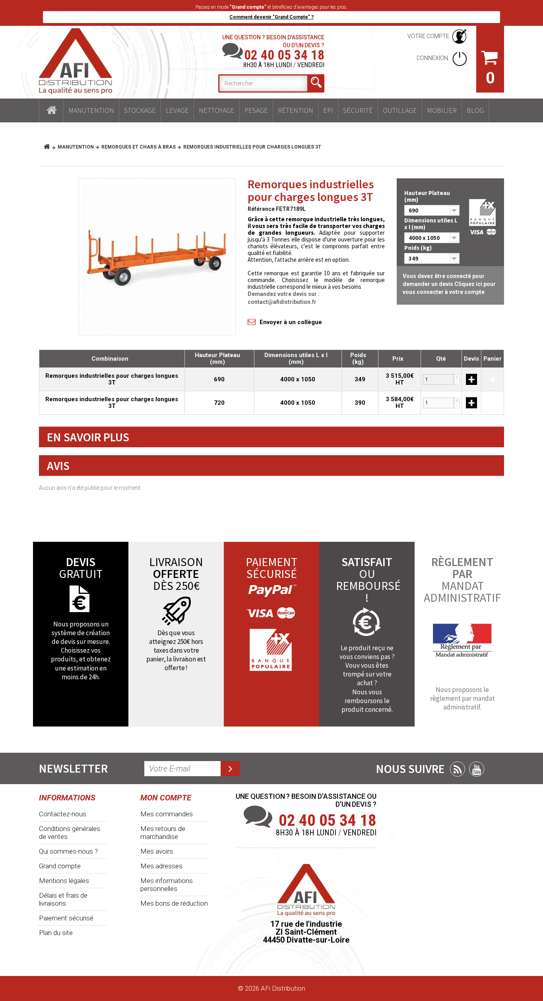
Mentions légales (64, 881)
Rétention (295, 110)
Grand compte (60, 866)
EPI (328, 110)
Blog (475, 110)
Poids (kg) (418, 247)
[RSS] (457, 769)
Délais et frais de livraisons (63, 899)
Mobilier (442, 110)
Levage (177, 110)
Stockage (140, 110)
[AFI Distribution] (75, 61)
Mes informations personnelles (166, 885)
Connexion (433, 58)
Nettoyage (217, 110)
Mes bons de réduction (174, 903)
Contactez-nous (62, 814)
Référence (261, 209)
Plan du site (56, 933)
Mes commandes (166, 814)
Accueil (51, 110)
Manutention (91, 110)
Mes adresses (161, 866)
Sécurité (358, 110)
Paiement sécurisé (66, 918)
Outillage (400, 110)
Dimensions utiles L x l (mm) (431, 223)
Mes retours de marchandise (162, 833)
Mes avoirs (156, 851)
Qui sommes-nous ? (68, 851)
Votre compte (428, 36)
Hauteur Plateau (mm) (427, 196)
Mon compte (165, 797)
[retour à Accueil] (49, 147)
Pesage (256, 110)
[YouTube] (476, 769)
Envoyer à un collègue (291, 322)
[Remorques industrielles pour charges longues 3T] (157, 257)
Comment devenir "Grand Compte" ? (271, 17)
